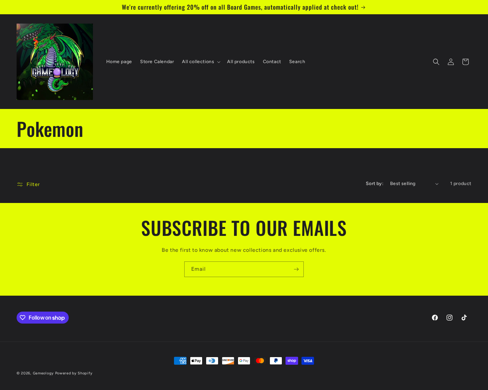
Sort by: (374, 183)
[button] (200, 62)
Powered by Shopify (74, 373)
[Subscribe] (296, 269)
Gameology (43, 373)
